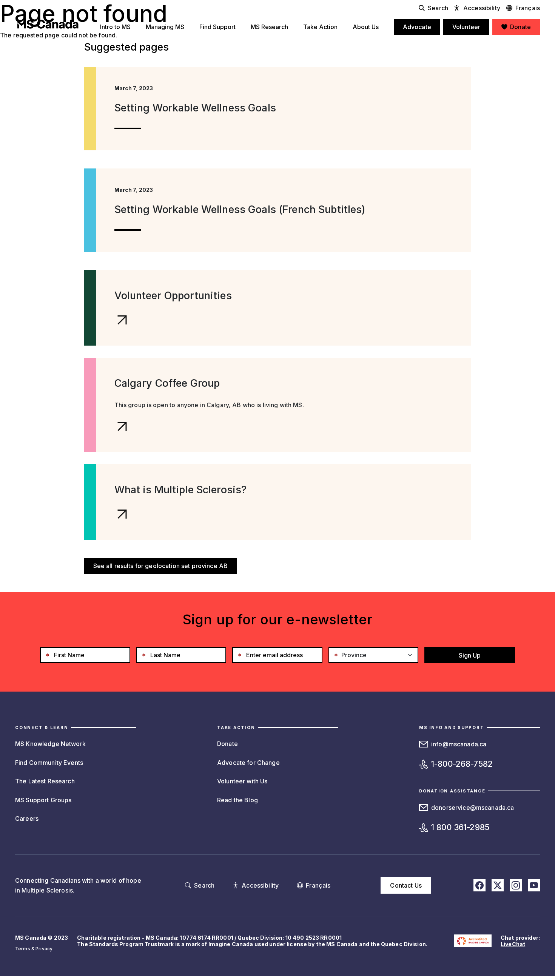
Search (438, 8)
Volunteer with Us (242, 781)
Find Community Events (49, 762)
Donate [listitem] (520, 27)
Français (527, 8)
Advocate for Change (248, 762)
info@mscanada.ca (458, 744)
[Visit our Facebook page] (479, 885)
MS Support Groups (43, 800)
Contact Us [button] (405, 885)
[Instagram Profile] (516, 885)
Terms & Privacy (33, 948)
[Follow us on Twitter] (498, 885)
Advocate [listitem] (417, 27)
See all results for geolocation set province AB (160, 566)
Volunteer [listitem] (466, 27)
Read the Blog (237, 800)
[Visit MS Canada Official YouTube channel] (534, 885)
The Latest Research (45, 781)
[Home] (48, 24)
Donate (227, 743)
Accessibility (481, 8)
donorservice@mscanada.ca (472, 807)
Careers (27, 818)
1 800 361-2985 (460, 827)
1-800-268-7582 (462, 764)
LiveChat (513, 944)
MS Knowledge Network (50, 743)
